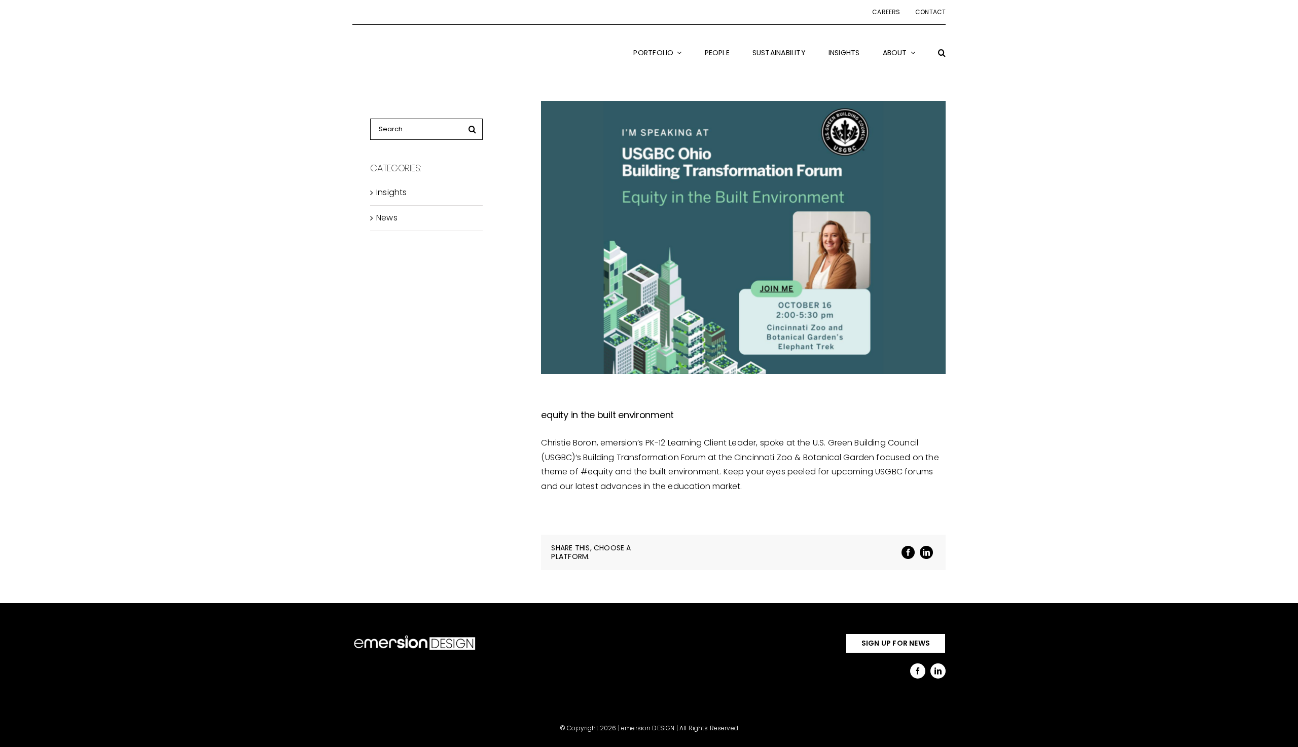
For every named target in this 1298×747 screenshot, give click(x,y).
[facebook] (917, 671)
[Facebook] (908, 552)
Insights (391, 192)
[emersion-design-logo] (414, 637)
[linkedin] (938, 671)
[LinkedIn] (926, 552)
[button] (942, 59)
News (387, 217)
